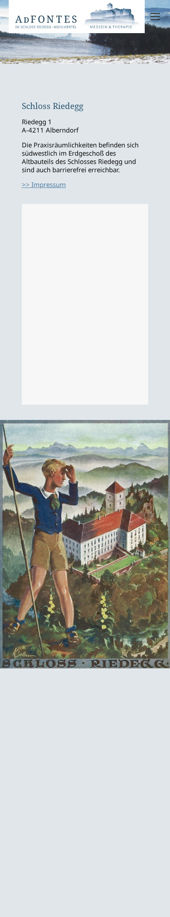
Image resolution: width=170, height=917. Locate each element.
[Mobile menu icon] (155, 16)
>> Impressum (44, 184)
